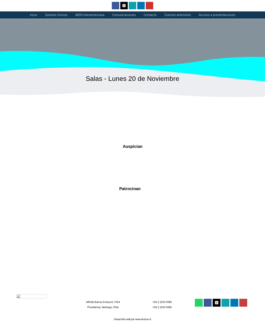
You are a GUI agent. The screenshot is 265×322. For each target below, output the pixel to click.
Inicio (33, 15)
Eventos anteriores (178, 15)
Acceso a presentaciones (217, 15)
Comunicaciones (124, 15)
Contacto (150, 15)
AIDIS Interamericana (89, 15)
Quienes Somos (56, 15)
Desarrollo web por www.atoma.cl (132, 319)
